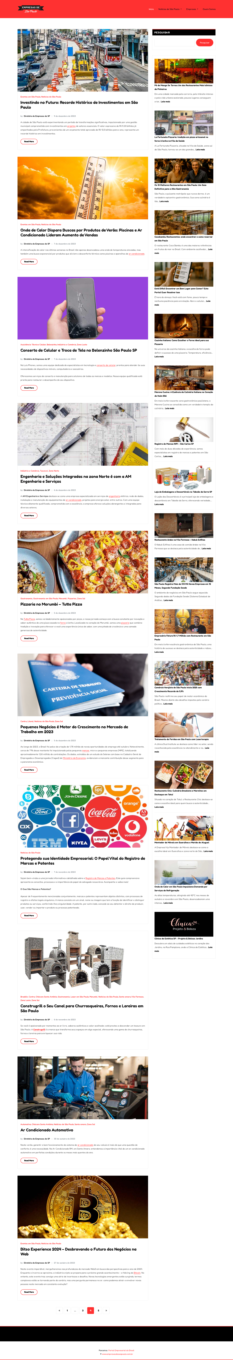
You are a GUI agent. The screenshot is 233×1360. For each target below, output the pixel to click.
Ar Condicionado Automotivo (46, 1129)
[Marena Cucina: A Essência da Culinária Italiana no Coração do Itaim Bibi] (184, 378)
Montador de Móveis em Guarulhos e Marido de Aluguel (182, 842)
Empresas (191, 9)
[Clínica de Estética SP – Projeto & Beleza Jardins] (184, 924)
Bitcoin (137, 1272)
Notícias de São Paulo (169, 9)
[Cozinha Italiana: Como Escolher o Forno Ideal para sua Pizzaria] (184, 326)
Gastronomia (26, 598)
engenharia (114, 496)
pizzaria (125, 622)
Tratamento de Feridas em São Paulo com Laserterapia (182, 739)
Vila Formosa (137, 996)
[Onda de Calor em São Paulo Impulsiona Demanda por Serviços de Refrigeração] (184, 872)
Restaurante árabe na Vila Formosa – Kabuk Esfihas (180, 539)
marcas (85, 750)
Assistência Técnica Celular (33, 344)
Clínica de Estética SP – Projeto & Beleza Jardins (179, 938)
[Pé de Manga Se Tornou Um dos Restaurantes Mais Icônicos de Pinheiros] (184, 71)
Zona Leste (82, 344)
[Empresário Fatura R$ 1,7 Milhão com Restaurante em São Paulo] (184, 621)
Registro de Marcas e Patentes (100, 878)
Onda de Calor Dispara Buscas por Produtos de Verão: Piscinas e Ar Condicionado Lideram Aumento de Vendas (81, 232)
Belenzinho (51, 344)
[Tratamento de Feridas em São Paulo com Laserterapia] (184, 725)
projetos (71, 126)
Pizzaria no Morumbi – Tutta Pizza (51, 604)
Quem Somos (209, 9)
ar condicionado (136, 253)
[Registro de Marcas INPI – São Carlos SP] (184, 429)
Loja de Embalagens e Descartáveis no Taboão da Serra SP (183, 491)
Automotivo (25, 1124)
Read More (29, 141)
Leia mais (165, 101)
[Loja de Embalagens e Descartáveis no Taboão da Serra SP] (184, 477)
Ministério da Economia (74, 758)
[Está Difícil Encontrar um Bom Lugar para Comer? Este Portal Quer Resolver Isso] (184, 274)
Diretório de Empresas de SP (35, 116)
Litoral (30, 721)
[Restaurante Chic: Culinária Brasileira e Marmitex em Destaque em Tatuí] (184, 775)
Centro (23, 721)
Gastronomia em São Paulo (45, 598)
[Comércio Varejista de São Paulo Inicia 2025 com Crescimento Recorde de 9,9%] (184, 673)
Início (151, 9)
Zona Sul (81, 598)
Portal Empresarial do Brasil (121, 1350)
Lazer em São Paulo (80, 996)
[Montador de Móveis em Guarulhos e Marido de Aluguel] (184, 828)
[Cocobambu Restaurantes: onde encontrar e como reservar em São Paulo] (184, 222)
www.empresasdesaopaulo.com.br (117, 1354)
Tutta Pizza (29, 619)
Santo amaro (125, 996)
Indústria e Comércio (66, 344)
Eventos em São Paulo (30, 96)
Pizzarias (72, 598)
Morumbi (63, 598)
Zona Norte (54, 470)
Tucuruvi (44, 470)
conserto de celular (106, 365)
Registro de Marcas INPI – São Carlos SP (174, 443)
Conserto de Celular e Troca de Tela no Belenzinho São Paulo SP (78, 350)
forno (63, 622)
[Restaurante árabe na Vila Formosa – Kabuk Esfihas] (184, 525)
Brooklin (24, 996)
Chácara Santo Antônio (46, 996)
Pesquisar (162, 32)
